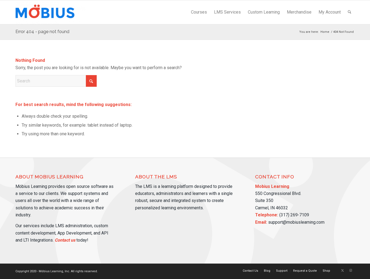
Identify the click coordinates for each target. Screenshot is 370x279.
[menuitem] (198, 12)
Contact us (65, 240)
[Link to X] (342, 271)
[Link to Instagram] (350, 271)
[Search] (349, 12)
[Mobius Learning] (50, 12)
